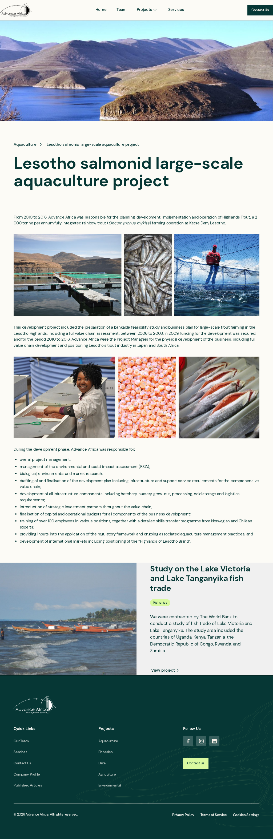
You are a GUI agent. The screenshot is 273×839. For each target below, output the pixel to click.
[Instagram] (201, 741)
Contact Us (260, 10)
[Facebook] (188, 741)
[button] (147, 10)
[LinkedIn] (214, 741)
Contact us (195, 763)
